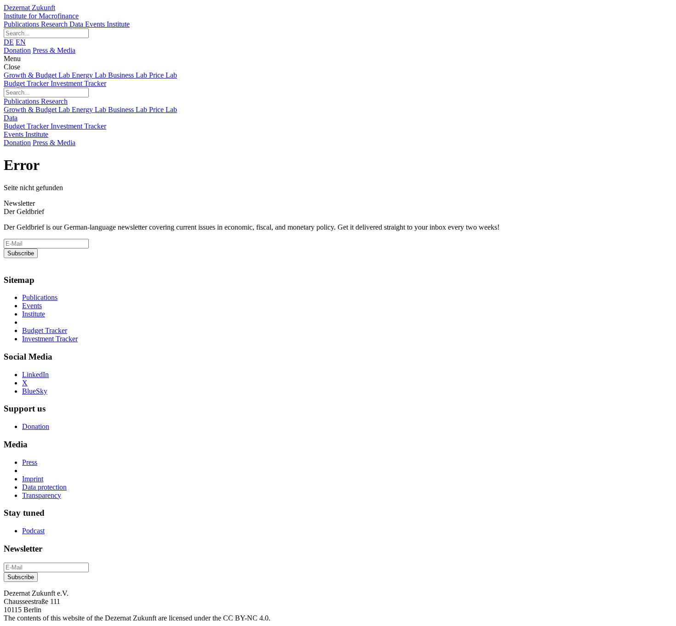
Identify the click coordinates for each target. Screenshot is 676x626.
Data (77, 24)
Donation (17, 50)
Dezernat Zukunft (41, 12)
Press (29, 462)
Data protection (44, 487)
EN (21, 42)
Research (55, 24)
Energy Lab (90, 75)
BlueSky (34, 391)
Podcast (33, 531)
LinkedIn (35, 374)
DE (9, 42)
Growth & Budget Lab (38, 75)
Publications (22, 24)
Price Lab (163, 75)
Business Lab (128, 75)
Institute (118, 24)
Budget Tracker (27, 83)
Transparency (41, 495)
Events (96, 24)
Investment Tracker (78, 83)
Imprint (32, 479)
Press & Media (54, 50)
